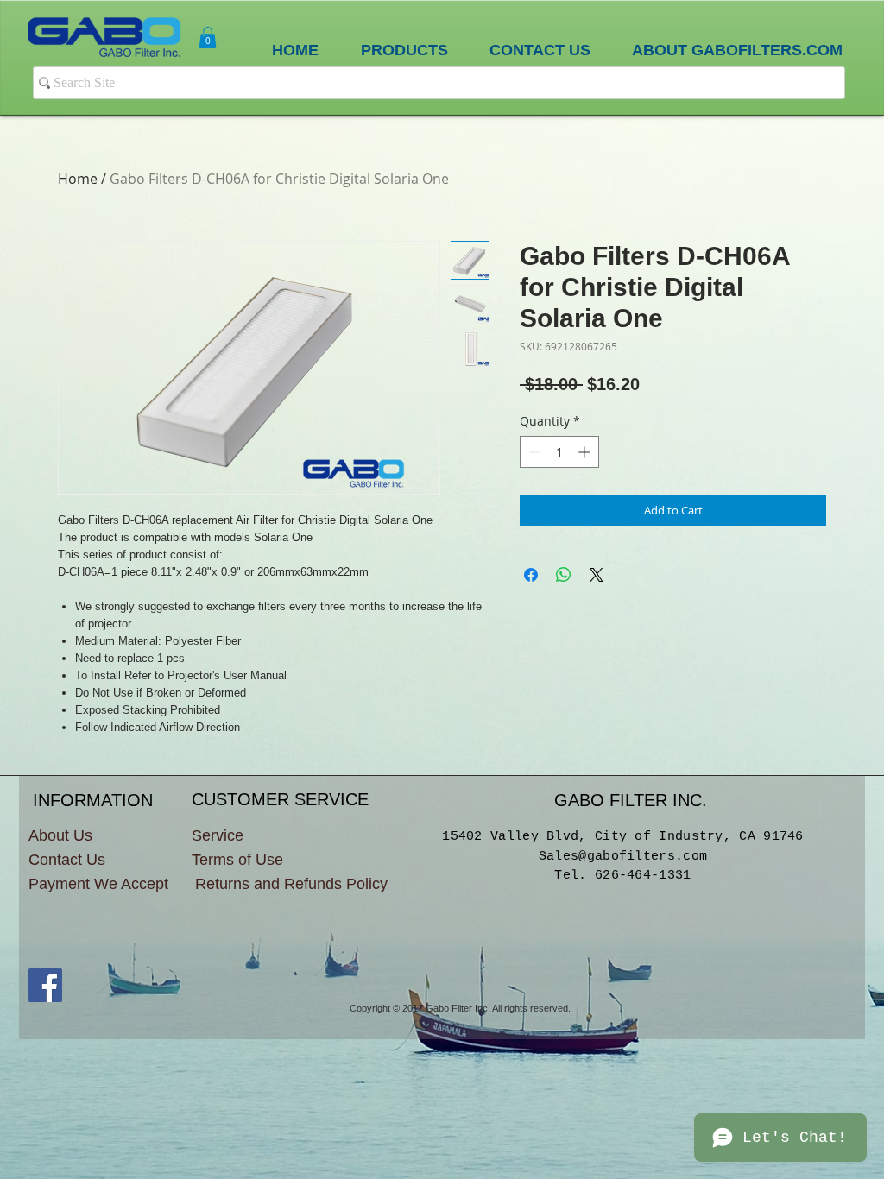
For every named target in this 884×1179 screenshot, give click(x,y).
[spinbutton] (559, 452)
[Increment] (586, 452)
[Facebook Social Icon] (45, 985)
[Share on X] (596, 574)
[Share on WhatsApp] (563, 574)
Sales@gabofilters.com (623, 856)
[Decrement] (533, 452)
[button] (208, 37)
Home (78, 178)
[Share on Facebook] (531, 574)
